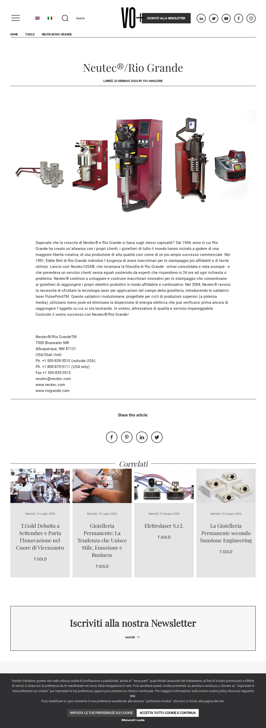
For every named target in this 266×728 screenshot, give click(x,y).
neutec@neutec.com (53, 379)
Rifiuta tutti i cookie (133, 720)
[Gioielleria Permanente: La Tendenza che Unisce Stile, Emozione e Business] (102, 485)
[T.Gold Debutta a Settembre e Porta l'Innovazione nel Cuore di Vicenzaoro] (40, 485)
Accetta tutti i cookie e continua (167, 712)
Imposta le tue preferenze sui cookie (101, 712)
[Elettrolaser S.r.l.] (164, 485)
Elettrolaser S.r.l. (163, 525)
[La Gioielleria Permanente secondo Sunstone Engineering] (226, 485)
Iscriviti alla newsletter (166, 18)
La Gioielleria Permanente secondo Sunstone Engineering (226, 533)
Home (14, 34)
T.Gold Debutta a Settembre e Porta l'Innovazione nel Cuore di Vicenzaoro (40, 536)
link (132, 696)
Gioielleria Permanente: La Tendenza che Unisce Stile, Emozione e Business (102, 540)
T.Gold (30, 34)
